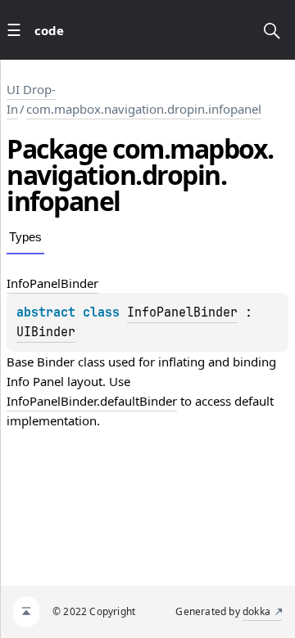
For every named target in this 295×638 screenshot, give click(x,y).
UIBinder (45, 332)
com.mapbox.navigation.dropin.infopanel (143, 109)
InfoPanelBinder (182, 312)
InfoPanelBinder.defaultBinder (92, 401)
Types (25, 237)
